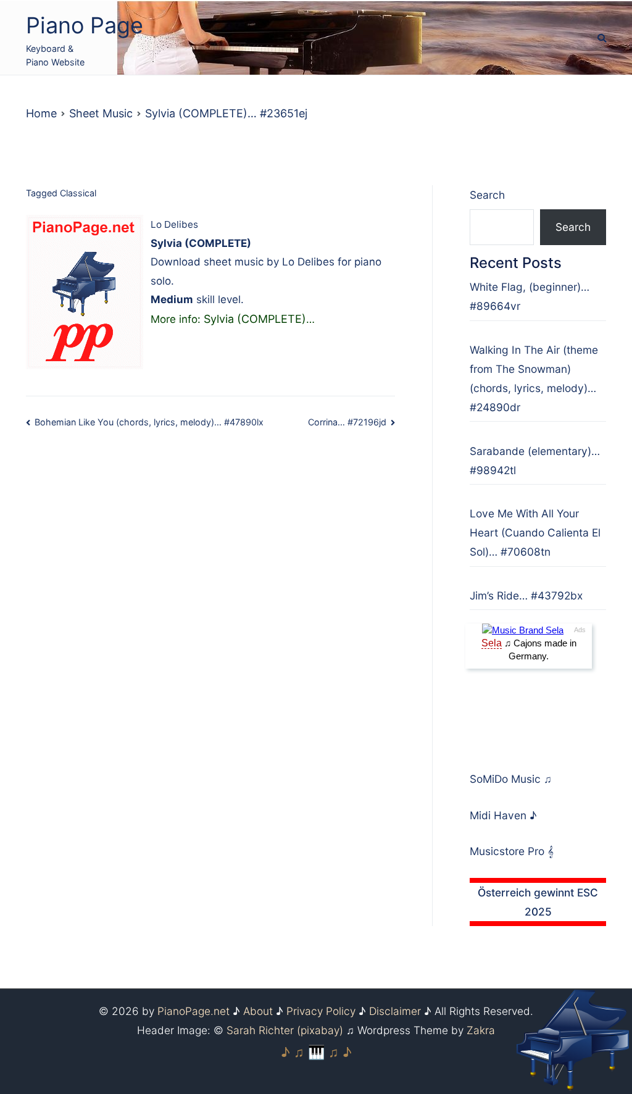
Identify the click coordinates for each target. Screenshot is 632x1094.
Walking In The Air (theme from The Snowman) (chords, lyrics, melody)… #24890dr (534, 378)
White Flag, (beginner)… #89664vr (529, 296)
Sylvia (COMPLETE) (255, 318)
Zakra (481, 1030)
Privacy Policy (321, 1010)
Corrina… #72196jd (347, 422)
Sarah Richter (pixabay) (285, 1030)
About (258, 1010)
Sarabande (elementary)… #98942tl (535, 461)
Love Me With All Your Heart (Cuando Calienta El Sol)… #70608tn (535, 532)
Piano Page (84, 25)
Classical (78, 193)
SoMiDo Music (507, 778)
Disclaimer (395, 1010)
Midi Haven (500, 815)
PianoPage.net (193, 1010)
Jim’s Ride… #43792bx (526, 595)
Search (487, 194)
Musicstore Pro (507, 851)
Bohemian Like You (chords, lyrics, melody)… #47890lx (149, 422)
